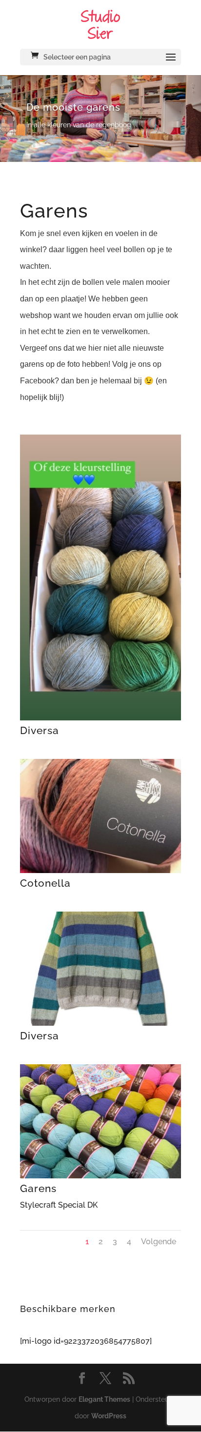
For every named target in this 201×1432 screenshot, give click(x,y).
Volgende (158, 1241)
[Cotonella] (100, 870)
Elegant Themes (104, 1399)
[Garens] (100, 1175)
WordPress (108, 1416)
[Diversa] (100, 717)
